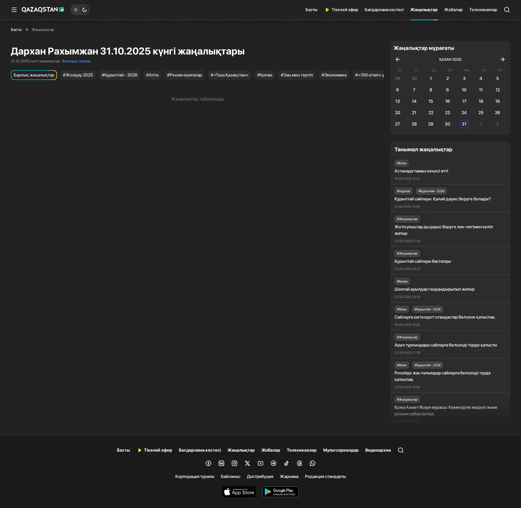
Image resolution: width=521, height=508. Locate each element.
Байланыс (230, 476)
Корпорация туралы (194, 476)
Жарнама (289, 476)
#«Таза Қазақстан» (230, 75)
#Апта (152, 75)
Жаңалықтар (424, 9)
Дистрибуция (260, 476)
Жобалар (453, 9)
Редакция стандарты (325, 476)
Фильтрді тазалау (76, 61)
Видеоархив (378, 450)
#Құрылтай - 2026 (120, 75)
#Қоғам (264, 75)
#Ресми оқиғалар (184, 75)
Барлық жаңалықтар (34, 75)
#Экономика (334, 75)
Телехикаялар (483, 9)
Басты (311, 9)
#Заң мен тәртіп (297, 75)
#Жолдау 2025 (78, 75)
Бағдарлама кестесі (384, 9)
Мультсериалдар (341, 450)
